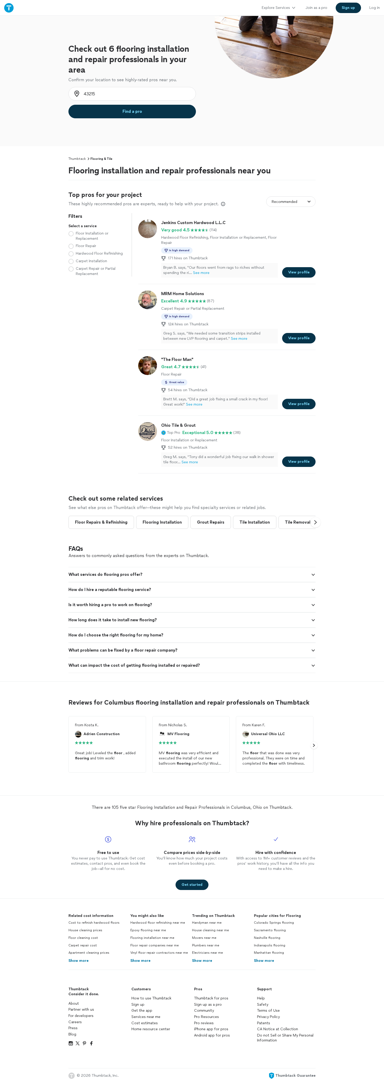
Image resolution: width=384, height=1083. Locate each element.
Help (261, 998)
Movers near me (204, 938)
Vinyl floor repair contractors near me (159, 953)
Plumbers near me (205, 945)
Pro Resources (206, 1017)
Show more (78, 960)
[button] (170, 433)
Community (204, 1010)
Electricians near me (207, 953)
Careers (75, 1022)
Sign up (137, 1004)
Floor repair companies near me (154, 945)
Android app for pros (212, 1035)
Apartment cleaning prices (88, 953)
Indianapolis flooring (269, 945)
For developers (81, 1016)
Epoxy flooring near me (148, 930)
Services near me (145, 1017)
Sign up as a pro (208, 1004)
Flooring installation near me (152, 938)
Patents (263, 1023)
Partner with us (81, 1009)
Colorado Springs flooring (274, 922)
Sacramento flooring (270, 930)
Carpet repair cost (82, 945)
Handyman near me (207, 922)
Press (73, 1028)
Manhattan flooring (269, 953)
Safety (262, 1004)
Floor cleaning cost (83, 938)
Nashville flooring (267, 938)
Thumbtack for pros (211, 998)
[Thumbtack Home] (9, 7)
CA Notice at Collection (277, 1029)
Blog (72, 1034)
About (73, 1003)
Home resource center (150, 1029)
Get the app (141, 1010)
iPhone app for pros (211, 1029)
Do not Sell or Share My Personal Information (285, 1038)
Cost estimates (144, 1023)
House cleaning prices (85, 930)
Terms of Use (268, 1010)
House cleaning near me (210, 930)
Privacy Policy (268, 1017)
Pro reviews (204, 1023)
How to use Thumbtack (151, 998)
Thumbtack (77, 159)
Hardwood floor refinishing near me (157, 922)
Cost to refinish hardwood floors (93, 922)
